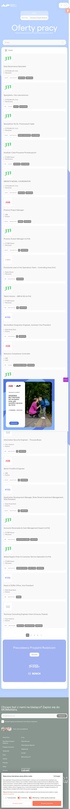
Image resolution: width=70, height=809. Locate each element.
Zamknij (66, 379)
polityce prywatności (8, 794)
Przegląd (57, 776)
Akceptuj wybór (17, 803)
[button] (68, 10)
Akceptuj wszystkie (47, 803)
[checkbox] (9, 798)
